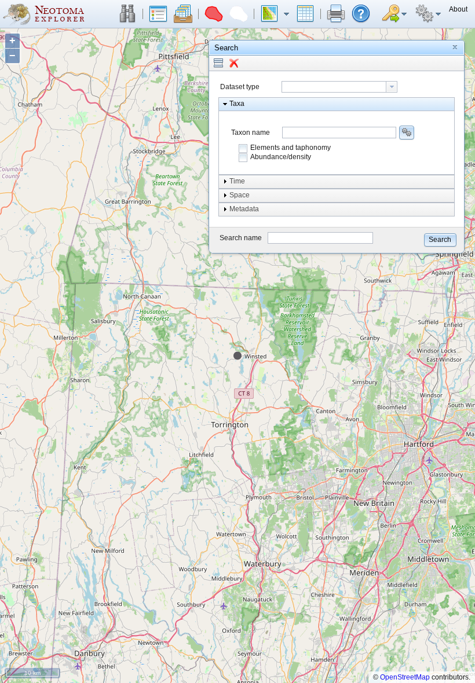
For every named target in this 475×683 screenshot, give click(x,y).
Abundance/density (280, 157)
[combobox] (339, 87)
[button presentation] (391, 87)
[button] (127, 14)
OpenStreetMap (405, 677)
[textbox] (334, 86)
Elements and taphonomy (290, 148)
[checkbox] (243, 148)
